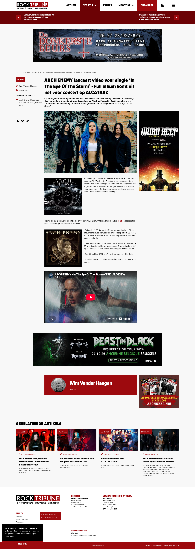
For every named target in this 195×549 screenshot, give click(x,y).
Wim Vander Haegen (28, 86)
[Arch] (90, 142)
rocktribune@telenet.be (79, 507)
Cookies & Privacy (171, 545)
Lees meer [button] (10, 536)
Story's (20, 72)
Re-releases (20, 522)
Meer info (73, 389)
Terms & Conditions (153, 545)
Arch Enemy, (24, 100)
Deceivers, (34, 100)
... (16, 72)
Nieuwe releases (22, 519)
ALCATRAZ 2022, (27, 102)
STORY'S (19, 513)
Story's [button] (88, 5)
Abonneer (147, 5)
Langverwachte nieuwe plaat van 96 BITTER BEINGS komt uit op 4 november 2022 (39, 17)
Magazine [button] (124, 5)
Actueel (71, 5)
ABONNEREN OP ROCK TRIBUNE (48, 516)
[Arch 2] (63, 196)
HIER (120, 221)
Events (107, 5)
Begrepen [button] (22, 544)
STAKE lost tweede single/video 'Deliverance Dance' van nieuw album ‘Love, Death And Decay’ (154, 17)
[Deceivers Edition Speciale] (63, 248)
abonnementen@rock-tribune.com (83, 535)
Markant (19, 517)
